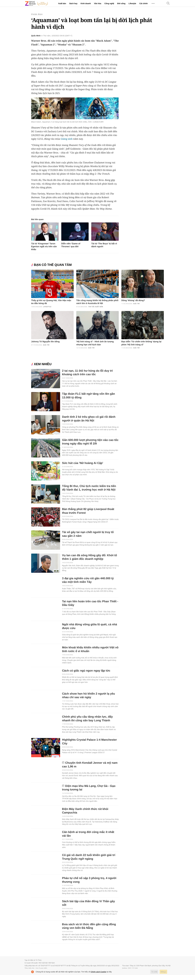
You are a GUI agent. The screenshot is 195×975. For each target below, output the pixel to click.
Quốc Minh (35, 36)
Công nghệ (109, 3)
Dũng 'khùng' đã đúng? (133, 300)
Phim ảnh (37, 14)
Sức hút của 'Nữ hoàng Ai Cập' (82, 463)
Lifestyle (132, 3)
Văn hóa (97, 3)
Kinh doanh (86, 3)
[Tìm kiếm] (168, 3)
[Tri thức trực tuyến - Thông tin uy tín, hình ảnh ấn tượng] (36, 3)
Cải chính (143, 3)
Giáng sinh (67, 138)
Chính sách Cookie (98, 972)
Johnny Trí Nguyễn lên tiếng (45, 342)
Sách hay (73, 3)
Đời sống (121, 3)
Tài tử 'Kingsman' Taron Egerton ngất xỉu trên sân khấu (44, 247)
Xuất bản (62, 3)
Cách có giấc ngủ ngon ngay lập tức (86, 670)
